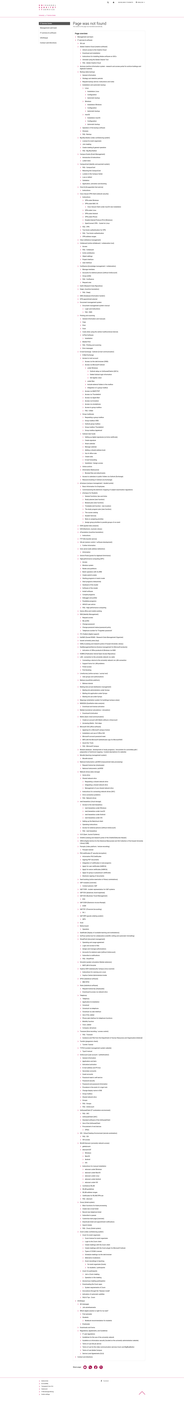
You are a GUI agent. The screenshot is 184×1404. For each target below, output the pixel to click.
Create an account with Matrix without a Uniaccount (99, 720)
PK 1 (84, 912)
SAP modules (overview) (88, 883)
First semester (87, 1314)
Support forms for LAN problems (93, 663)
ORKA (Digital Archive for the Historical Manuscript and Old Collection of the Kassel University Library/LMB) (111, 842)
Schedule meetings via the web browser (98, 1254)
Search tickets (87, 1225)
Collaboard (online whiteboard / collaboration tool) (97, 243)
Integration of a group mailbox (97, 388)
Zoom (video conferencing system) (92, 1232)
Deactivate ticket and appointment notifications (98, 1222)
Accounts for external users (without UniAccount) (98, 952)
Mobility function (88, 1021)
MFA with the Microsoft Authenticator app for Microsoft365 (102, 740)
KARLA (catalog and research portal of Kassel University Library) (101, 644)
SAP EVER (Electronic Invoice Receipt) (92, 902)
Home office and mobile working (91, 611)
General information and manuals (93, 319)
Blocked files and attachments (95, 473)
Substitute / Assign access (94, 463)
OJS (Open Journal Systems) (90, 834)
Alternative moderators (92, 1258)
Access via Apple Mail (92, 398)
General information (89, 75)
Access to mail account (90, 358)
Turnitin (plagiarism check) (89, 1041)
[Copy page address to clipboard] (101, 1368)
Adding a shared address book (95, 450)
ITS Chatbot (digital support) (89, 634)
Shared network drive (89, 778)
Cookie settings (45, 1394)
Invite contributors (88, 253)
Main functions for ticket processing (94, 1205)
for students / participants (96, 1267)
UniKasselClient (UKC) (89, 1117)
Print (84, 325)
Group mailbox (87, 1094)
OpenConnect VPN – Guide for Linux (97, 223)
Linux (87, 88)
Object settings (87, 256)
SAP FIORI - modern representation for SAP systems (97, 889)
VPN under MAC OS (91, 204)
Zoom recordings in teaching (94, 1261)
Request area (86, 282)
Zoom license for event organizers (96, 1238)
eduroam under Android (93, 1179)
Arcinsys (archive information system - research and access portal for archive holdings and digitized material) (110, 67)
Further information (89, 545)
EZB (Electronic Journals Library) (91, 529)
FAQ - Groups (86, 1103)
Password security (88, 1081)
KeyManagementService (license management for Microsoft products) (103, 647)
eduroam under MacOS (93, 1173)
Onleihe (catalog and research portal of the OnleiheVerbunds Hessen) (103, 838)
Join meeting (86, 144)
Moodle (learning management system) (93, 755)
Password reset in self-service (92, 1077)
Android (87, 1159)
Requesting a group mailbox (94, 417)
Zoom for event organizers (91, 1235)
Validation (85, 180)
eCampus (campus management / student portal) (96, 483)
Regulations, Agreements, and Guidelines (93, 1331)
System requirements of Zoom (95, 1287)
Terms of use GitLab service (91, 1344)
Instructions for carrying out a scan (94, 972)
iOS (86, 1163)
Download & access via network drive (95, 992)
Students (85, 1317)
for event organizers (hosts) (96, 1264)
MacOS (87, 1156)
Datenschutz (44, 1381)
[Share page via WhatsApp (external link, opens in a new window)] (90, 1368)
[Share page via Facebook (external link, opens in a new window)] (95, 1368)
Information (86, 552)
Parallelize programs (89, 601)
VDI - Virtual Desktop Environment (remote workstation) (98, 1133)
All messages (84, 1304)
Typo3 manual (87, 1051)
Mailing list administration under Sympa (96, 690)
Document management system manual (96, 306)
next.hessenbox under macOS (95, 811)
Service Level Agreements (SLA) (93, 1353)
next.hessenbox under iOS (93, 818)
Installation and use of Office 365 (93, 733)
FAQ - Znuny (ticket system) (91, 1228)
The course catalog (91, 512)
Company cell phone (89, 1028)
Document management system (91, 302)
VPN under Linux (90, 210)
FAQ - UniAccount (88, 1107)
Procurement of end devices (91, 1126)
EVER (84, 906)
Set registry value (95, 378)
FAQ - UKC (85, 1113)
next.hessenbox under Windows (95, 808)
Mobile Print (86, 342)
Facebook (106, 1381)
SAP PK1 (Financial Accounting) (91, 909)
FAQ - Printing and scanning (91, 345)
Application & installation (90, 1002)
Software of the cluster (90, 588)
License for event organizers (91, 141)
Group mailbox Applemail (93, 430)
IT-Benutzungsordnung (47, 1391)
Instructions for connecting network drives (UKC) (98, 791)
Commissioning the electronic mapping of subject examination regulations (107, 490)
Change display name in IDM (92, 1090)
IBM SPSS (85, 982)
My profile (85, 621)
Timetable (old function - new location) (98, 506)
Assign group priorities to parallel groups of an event (102, 522)
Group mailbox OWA (92, 421)
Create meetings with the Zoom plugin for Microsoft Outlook (105, 1248)
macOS (87, 115)
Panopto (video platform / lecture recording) (95, 846)
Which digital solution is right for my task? (94, 1311)
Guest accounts (87, 1074)
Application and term (89, 1061)
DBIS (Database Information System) (92, 296)
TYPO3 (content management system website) (95, 1048)
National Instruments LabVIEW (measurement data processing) (101, 762)
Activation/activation (89, 1064)
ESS (83, 899)
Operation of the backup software (93, 128)
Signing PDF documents (90, 860)
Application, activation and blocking (94, 184)
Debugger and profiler (89, 598)
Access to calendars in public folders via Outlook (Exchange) (102, 476)
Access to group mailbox (93, 407)
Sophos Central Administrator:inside (94, 975)
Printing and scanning (87, 315)
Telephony (83, 995)
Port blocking (86, 670)
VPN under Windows (92, 200)
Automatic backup (93, 98)
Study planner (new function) (95, 499)
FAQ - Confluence (88, 279)
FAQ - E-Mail (89, 411)
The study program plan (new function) (98, 509)
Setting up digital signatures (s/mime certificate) (101, 437)
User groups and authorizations (93, 677)
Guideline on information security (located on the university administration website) (110, 1340)
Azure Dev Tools (87, 743)
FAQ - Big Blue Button (89, 151)
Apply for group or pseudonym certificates (96, 873)
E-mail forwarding (91, 460)
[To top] (142, 1393)
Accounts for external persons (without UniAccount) (99, 273)
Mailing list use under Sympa (92, 697)
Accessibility (44, 1383)
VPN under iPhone (91, 217)
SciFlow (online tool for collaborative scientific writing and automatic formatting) (107, 936)
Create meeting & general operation (94, 147)
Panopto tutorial (87, 850)
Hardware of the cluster (90, 585)
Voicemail (85, 1005)
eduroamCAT (86, 1150)
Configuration (92, 95)
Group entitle (86, 276)
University (41, 15)
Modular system (87, 565)
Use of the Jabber (88, 1015)
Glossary (85, 131)
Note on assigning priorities (94, 519)
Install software (87, 591)
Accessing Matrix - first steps (92, 723)
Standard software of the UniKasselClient (96, 1120)
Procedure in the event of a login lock (94, 1087)
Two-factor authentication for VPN (94, 230)
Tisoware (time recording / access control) (94, 1031)
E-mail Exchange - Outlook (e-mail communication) (97, 352)
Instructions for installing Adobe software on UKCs (99, 56)
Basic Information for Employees (93, 486)
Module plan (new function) (94, 503)
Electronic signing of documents (93, 876)
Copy (84, 322)
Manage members (88, 269)
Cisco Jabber (86, 1025)
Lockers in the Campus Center (92, 174)
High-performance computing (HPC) (92, 559)
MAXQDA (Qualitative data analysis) (92, 703)
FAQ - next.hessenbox (89, 831)
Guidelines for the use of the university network (98, 1337)
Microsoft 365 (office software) (90, 727)
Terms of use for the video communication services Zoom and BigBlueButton (108, 1347)
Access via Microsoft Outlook (95, 365)
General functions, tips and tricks (96, 496)
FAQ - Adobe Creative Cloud (91, 63)
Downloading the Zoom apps (92, 1284)
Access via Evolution (92, 401)
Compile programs (88, 595)
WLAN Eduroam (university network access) (94, 1143)
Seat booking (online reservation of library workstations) (99, 879)
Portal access (87, 667)
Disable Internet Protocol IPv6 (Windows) (99, 220)
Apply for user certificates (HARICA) (94, 866)
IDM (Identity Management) (89, 614)
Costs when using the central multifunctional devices (100, 332)
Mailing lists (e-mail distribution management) (95, 687)
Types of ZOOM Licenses (93, 1251)
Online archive (87, 466)
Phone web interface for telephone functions (97, 1018)
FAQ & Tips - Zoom (88, 1297)
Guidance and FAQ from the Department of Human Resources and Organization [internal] (112, 1038)
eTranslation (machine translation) (91, 532)
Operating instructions (89, 824)
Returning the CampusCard (91, 171)
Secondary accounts (89, 1071)
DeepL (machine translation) (89, 289)
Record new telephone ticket (91, 1212)
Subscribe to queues (89, 1215)
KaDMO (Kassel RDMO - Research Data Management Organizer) (101, 637)
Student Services (90, 516)
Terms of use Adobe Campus (92, 1350)
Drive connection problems (91, 795)
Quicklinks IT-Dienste (125, 2)
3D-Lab (82, 43)
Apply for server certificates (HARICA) (94, 869)
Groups (84, 1100)
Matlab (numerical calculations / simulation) (95, 710)
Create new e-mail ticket (90, 1209)
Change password (88, 624)
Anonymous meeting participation (93, 1281)
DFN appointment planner (88, 299)
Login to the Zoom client (93, 1241)
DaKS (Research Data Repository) (91, 286)
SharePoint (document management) (92, 939)
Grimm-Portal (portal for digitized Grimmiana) (95, 555)
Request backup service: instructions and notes (98, 82)
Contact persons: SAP (89, 886)
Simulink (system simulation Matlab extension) (96, 962)
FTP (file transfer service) (88, 539)
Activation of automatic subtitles (93, 1294)
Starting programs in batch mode (93, 578)
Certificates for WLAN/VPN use (92, 1196)
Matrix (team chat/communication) (92, 717)
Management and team (48, 28)
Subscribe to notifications (91, 955)
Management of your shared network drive (99, 788)
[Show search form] (108, 2)
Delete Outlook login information (101, 374)
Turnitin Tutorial (87, 1045)
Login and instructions (92, 309)
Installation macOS (93, 118)
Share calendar (90, 444)
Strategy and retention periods (92, 78)
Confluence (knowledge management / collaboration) (98, 266)
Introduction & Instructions (91, 157)
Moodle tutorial (87, 758)
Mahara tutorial (87, 683)
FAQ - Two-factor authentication (93, 233)
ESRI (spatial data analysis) (89, 526)
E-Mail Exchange (88, 355)
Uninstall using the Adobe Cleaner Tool (95, 60)
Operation (85, 929)
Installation (88, 338)
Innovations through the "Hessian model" (96, 1291)
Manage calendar (91, 447)
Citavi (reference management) (90, 240)
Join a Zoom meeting (92, 1274)
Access (84, 246)
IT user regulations (88, 1334)
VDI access (86, 1140)
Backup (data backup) (87, 72)
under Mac (91, 381)
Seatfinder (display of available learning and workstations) (99, 933)
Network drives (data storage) (90, 772)
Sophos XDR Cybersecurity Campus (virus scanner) (97, 969)
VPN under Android (91, 213)
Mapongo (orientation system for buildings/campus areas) (100, 700)
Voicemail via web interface (91, 1012)
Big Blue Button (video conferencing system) (95, 138)
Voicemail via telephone (90, 1008)
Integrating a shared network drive (96, 785)
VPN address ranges (89, 236)
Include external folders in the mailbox (100, 384)
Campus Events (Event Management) (92, 154)
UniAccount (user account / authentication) (94, 1055)
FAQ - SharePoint (88, 959)
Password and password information (94, 1084)
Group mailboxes (88, 414)
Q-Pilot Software (87, 335)
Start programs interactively (91, 582)
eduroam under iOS (91, 1182)
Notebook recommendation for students (98, 1321)
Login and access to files (90, 946)
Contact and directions (48, 43)
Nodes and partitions (89, 569)
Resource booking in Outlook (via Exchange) (97, 480)
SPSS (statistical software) (89, 979)
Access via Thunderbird (93, 394)
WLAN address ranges (89, 1192)
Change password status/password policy (96, 627)
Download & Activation (90, 713)
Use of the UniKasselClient (91, 1123)
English (141, 2)
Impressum (44, 1389)
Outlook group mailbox (92, 424)
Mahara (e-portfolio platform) (90, 680)
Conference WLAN (88, 1186)
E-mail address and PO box (91, 1068)
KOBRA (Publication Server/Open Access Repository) (97, 654)
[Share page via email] (85, 1368)
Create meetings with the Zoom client (97, 1245)
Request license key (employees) (93, 765)
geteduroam (86, 1146)
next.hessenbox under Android (95, 814)
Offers (87, 1130)
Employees (86, 1324)
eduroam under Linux (92, 1176)
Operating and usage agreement (93, 942)
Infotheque (44, 38)
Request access (87, 618)
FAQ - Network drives (89, 798)
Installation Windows (94, 105)
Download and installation (91, 53)
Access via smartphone (93, 404)
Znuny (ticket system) (87, 1202)
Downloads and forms (87, 1327)
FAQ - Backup (86, 134)
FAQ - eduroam (87, 1199)
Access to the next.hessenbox (92, 805)
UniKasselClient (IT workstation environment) (95, 1110)
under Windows (92, 368)
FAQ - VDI (85, 1136)
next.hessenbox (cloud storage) (90, 801)
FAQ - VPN (85, 227)
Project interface (87, 259)
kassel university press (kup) (89, 640)
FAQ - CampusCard (88, 167)
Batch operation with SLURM (92, 572)
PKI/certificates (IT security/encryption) (93, 853)
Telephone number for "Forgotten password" (97, 631)
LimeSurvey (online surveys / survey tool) (94, 673)
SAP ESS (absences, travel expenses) (92, 893)
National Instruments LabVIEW (92, 768)
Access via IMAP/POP (92, 391)
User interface (87, 263)
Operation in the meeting (93, 1277)
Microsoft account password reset (93, 736)
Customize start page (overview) (93, 1218)
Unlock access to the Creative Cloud (94, 50)
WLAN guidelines (88, 1189)
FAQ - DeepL (86, 292)
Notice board (84, 926)
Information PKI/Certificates (91, 856)
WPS (84, 919)
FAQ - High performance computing (94, 608)
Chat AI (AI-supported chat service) (91, 187)
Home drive (86, 775)
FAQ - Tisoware (87, 1035)
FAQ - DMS (88, 312)
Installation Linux (93, 91)
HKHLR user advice (88, 604)
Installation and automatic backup (94, 85)
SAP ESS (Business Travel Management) (93, 896)
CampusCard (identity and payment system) (95, 164)
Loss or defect (87, 177)
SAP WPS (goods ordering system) (91, 916)
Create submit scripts (89, 575)
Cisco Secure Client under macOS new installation (104, 207)
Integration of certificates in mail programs (96, 863)
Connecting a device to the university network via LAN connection (104, 660)
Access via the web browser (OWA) (96, 361)
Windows (88, 101)
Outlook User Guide (88, 434)
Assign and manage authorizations (94, 949)
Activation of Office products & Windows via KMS (99, 650)
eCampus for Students (90, 493)
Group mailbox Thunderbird (94, 427)
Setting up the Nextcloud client (92, 821)
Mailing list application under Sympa (94, 693)
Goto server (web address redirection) (92, 549)
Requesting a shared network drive (96, 782)
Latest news (86, 161)
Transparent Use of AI (47, 1386)
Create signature (90, 440)
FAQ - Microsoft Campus (90, 746)
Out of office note (91, 453)
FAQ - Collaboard (88, 250)
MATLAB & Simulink (89, 965)
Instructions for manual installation (94, 1166)
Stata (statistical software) (89, 985)
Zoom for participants (89, 1271)
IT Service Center (51, 15)
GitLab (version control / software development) (96, 542)
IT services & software (48, 33)
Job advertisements (89, 1307)
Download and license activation (93, 707)
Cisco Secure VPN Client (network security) (94, 194)
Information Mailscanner (90, 470)
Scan (84, 328)
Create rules (89, 457)
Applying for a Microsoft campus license (96, 730)
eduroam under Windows (93, 1169)
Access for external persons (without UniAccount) (99, 828)
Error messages (87, 348)
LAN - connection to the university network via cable (97, 657)
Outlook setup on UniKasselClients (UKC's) (104, 371)
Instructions (86, 190)
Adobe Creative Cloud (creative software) (93, 47)
